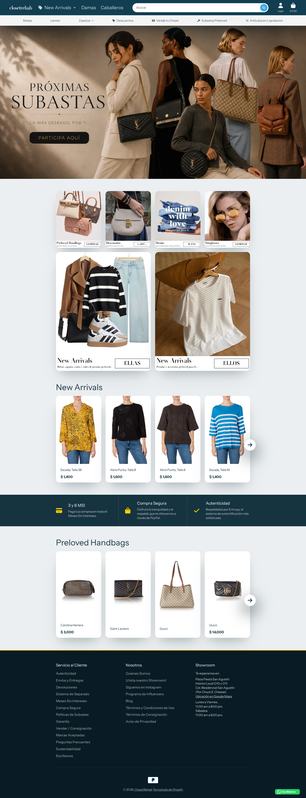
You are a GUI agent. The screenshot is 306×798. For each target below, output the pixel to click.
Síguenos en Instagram (143, 687)
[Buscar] (263, 7)
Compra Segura (68, 708)
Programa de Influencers (145, 694)
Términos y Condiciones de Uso (150, 708)
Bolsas (27, 20)
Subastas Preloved (214, 20)
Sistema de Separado (72, 694)
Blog (129, 701)
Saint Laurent (128, 594)
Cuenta (281, 7)
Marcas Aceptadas (70, 735)
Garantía (62, 721)
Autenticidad (66, 673)
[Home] (20, 7)
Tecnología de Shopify (168, 789)
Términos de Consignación (146, 715)
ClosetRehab (143, 789)
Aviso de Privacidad (141, 721)
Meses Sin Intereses (71, 701)
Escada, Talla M (227, 439)
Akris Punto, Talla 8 (128, 439)
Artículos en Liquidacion (266, 20)
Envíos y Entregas (69, 680)
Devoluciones (66, 687)
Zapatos (84, 20)
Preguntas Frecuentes (73, 742)
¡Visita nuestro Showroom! (146, 680)
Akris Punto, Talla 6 (177, 439)
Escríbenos (64, 756)
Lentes (55, 20)
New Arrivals (57, 7)
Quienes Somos (138, 673)
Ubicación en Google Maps (214, 696)
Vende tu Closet (167, 20)
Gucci (177, 594)
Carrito (293, 7)
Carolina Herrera (78, 594)
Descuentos (125, 20)
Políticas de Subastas (72, 715)
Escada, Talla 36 (78, 439)
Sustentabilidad (68, 749)
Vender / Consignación (74, 728)
